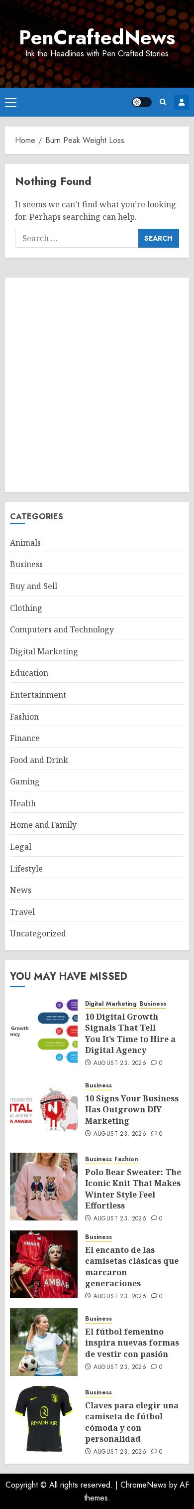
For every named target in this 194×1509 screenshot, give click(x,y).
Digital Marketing (44, 651)
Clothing (26, 608)
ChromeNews (143, 1485)
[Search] (163, 102)
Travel (22, 911)
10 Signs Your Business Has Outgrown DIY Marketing (132, 1109)
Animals (25, 542)
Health (23, 803)
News (20, 890)
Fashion (24, 716)
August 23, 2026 (120, 1063)
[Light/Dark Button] (142, 102)
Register (181, 102)
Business (26, 564)
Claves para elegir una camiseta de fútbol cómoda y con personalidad (132, 1422)
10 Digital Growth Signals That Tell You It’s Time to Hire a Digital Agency (130, 1033)
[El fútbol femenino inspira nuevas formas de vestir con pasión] (44, 1342)
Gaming (25, 781)
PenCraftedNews (97, 37)
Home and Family (43, 824)
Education (29, 672)
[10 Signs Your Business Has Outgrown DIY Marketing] (44, 1109)
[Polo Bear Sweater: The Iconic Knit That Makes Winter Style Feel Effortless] (44, 1186)
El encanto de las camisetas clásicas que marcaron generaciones (132, 1266)
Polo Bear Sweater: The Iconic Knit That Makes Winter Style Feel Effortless (133, 1189)
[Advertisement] (97, 385)
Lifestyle (26, 868)
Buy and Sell (33, 586)
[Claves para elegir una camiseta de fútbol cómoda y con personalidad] (44, 1420)
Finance (25, 738)
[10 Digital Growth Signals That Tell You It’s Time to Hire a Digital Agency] (44, 1031)
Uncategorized (38, 933)
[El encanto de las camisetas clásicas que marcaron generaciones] (44, 1264)
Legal (20, 846)
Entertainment (38, 694)
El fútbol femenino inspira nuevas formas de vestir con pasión (132, 1342)
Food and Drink (39, 759)
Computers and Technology (62, 629)
